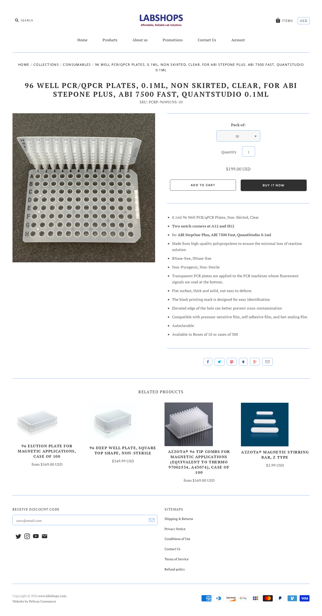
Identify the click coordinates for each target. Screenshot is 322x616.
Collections (46, 64)
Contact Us (207, 39)
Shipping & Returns (179, 518)
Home (82, 39)
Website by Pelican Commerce (34, 601)
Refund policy (175, 569)
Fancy (243, 361)
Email (267, 361)
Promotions (173, 39)
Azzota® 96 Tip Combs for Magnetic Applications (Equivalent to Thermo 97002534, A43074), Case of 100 (199, 462)
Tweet (219, 361)
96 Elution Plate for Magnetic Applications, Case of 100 (47, 451)
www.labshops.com (52, 596)
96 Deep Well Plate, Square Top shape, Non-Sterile (123, 450)
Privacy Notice (175, 529)
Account (238, 39)
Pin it (232, 361)
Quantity (228, 152)
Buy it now (274, 185)
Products (110, 39)
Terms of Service (177, 559)
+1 (255, 361)
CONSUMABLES (77, 64)
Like (208, 361)
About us (140, 39)
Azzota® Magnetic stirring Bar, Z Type (275, 454)
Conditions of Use (177, 538)
